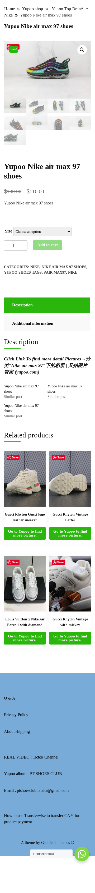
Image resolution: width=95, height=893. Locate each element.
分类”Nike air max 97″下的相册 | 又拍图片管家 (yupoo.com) (47, 365)
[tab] (46, 305)
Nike (35, 267)
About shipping (17, 731)
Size (8, 231)
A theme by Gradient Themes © (47, 842)
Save (15, 457)
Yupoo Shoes (17, 272)
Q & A (9, 698)
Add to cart (47, 245)
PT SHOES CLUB (46, 773)
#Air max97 (55, 272)
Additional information (32, 323)
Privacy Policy (16, 714)
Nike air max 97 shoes (64, 267)
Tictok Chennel (45, 757)
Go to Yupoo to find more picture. (25, 533)
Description (22, 305)
